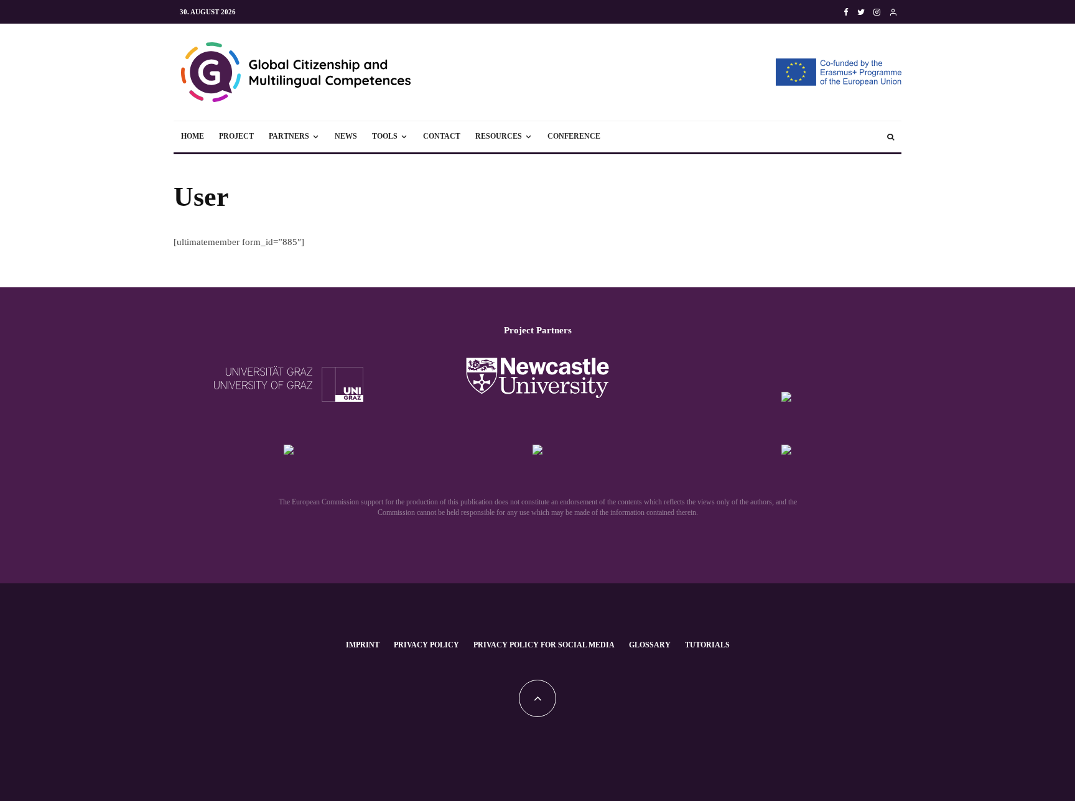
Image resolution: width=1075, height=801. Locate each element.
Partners (289, 136)
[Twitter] (861, 12)
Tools (385, 136)
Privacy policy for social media (544, 645)
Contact (441, 136)
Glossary (650, 645)
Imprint (362, 645)
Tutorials (707, 645)
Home (192, 136)
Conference (573, 136)
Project (236, 136)
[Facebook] (846, 12)
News (346, 136)
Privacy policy (426, 645)
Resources (498, 136)
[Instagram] (877, 12)
